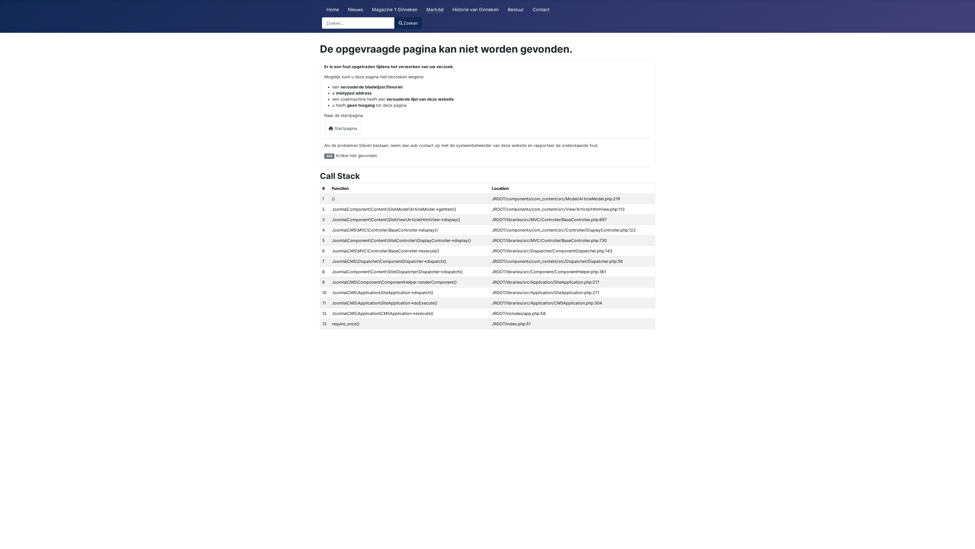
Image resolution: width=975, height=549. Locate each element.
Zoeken (410, 23)
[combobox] (358, 23)
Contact (541, 9)
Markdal (435, 9)
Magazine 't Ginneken (394, 9)
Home (333, 9)
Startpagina (345, 128)
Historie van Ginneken (475, 9)
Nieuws (355, 9)
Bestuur (516, 9)
